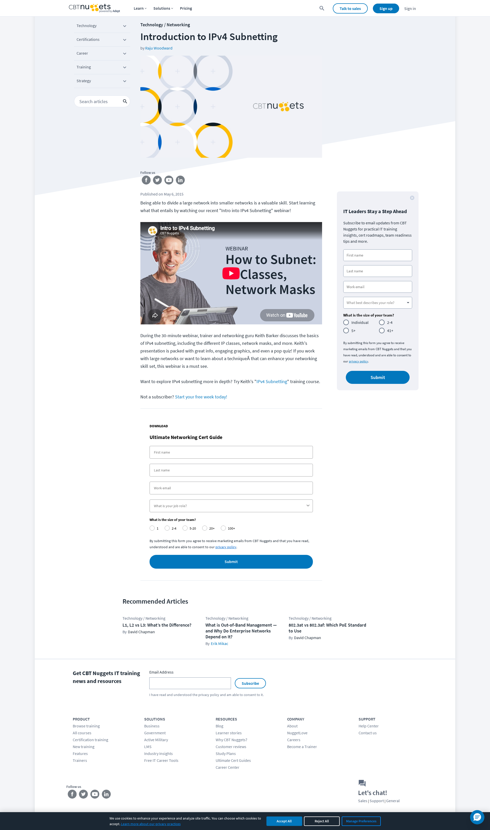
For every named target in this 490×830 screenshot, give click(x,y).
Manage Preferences (361, 821)
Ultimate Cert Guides (233, 760)
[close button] (412, 197)
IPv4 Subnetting (271, 381)
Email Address (161, 672)
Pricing (186, 8)
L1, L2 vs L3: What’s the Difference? (156, 625)
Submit (231, 562)
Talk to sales (350, 8)
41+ (390, 330)
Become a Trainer (302, 746)
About (292, 725)
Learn (139, 8)
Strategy (84, 80)
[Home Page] (94, 8)
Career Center (227, 767)
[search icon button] (125, 101)
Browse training (86, 725)
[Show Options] (308, 506)
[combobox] (229, 506)
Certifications (88, 39)
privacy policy (225, 547)
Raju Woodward (159, 48)
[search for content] (322, 8)
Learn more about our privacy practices (151, 824)
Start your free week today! (201, 397)
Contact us (368, 732)
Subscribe (250, 683)
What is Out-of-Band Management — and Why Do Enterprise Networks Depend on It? (241, 631)
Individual (360, 322)
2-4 (390, 322)
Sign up (386, 8)
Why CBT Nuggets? (231, 739)
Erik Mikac (219, 643)
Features (80, 753)
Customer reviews (231, 746)
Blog (219, 725)
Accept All (284, 821)
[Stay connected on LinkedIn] (180, 181)
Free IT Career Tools (161, 760)
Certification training (90, 739)
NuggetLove (297, 732)
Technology (86, 25)
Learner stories (229, 732)
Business (152, 725)
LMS (148, 746)
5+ (353, 330)
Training (84, 66)
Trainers (80, 760)
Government (155, 732)
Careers (293, 739)
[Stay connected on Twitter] (157, 181)
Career (82, 53)
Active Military (156, 739)
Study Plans (226, 753)
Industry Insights (158, 753)
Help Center (369, 725)
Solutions (161, 8)
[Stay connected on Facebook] (146, 181)
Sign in (410, 8)
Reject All (322, 821)
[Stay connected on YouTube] (169, 181)
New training (83, 746)
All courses (82, 732)
